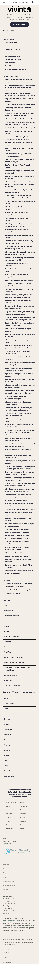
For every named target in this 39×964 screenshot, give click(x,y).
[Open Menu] (4, 2)
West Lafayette (9, 776)
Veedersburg (8, 771)
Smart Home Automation (12, 49)
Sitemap (6, 626)
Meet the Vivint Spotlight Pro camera (17, 538)
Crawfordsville (9, 703)
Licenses (7, 621)
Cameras (7, 580)
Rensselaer (7, 750)
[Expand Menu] (19, 13)
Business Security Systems (13, 657)
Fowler (6, 709)
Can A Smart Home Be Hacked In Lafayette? (20, 128)
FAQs (5, 605)
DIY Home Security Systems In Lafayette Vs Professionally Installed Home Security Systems (20, 87)
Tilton (6, 760)
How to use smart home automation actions (20, 509)
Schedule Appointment (12, 636)
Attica (6, 698)
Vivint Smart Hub (11, 42)
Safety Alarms (8, 680)
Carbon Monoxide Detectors (14, 59)
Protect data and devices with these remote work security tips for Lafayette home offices (20, 432)
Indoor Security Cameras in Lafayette (17, 590)
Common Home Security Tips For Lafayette (20, 104)
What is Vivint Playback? (13, 553)
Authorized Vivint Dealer (11, 920)
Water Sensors (10, 63)
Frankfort (7, 714)
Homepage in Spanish (11, 675)
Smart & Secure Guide (11, 76)
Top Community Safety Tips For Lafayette (19, 280)
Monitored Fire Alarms (12, 56)
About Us (7, 600)
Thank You (7, 652)
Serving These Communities (19, 692)
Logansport (8, 729)
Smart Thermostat (11, 66)
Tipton (6, 766)
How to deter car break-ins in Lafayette (18, 495)
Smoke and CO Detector (12, 685)
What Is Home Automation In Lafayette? (18, 119)
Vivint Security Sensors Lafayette (16, 69)
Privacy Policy (8, 610)
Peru (5, 740)
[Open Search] (33, 2)
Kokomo (6, 724)
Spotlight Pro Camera (12, 593)
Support (6, 631)
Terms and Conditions (11, 616)
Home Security (9, 39)
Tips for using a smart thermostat (16, 556)
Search (6, 647)
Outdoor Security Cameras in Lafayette (18, 583)
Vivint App (7, 642)
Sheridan (7, 755)
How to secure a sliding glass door (17, 529)
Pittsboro (7, 745)
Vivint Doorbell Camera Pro (14, 587)
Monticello (7, 734)
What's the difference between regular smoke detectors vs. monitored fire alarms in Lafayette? (19, 184)
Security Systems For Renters (14, 662)
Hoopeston (7, 719)
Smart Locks (9, 53)
